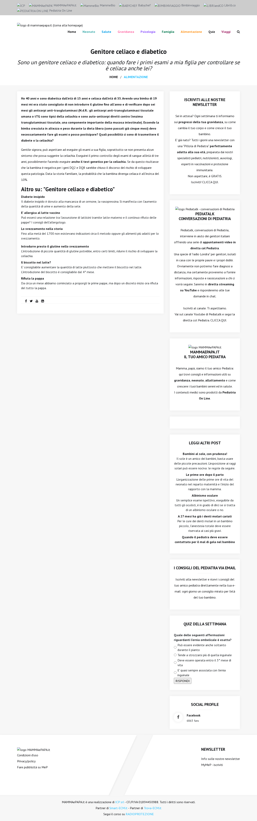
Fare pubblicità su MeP (32, 767)
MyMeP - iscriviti (212, 765)
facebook (193, 715)
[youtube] (37, 301)
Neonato (89, 32)
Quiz (211, 32)
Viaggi (225, 32)
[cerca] (237, 32)
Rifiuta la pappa (32, 278)
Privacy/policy (26, 761)
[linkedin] (42, 301)
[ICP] (21, 5)
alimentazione (136, 77)
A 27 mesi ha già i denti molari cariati (205, 516)
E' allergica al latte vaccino (40, 213)
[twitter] (31, 301)
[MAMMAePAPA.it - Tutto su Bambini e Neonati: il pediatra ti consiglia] (50, 25)
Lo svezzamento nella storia (42, 229)
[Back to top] (248, 812)
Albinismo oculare (205, 495)
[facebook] (26, 301)
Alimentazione (191, 32)
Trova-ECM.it (152, 808)
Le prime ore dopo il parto (205, 475)
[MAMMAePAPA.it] (33, 749)
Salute (106, 32)
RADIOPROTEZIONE (140, 814)
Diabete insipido (33, 197)
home (113, 77)
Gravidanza (126, 32)
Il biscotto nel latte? (36, 262)
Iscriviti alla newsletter (191, 579)
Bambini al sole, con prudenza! (205, 454)
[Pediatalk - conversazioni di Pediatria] (205, 209)
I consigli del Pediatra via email (205, 567)
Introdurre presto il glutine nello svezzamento (55, 246)
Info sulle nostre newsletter (220, 759)
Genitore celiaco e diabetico (129, 51)
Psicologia (148, 32)
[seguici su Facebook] (178, 717)
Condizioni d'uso (27, 755)
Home (72, 32)
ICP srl (119, 802)
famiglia (168, 32)
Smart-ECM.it (118, 808)
